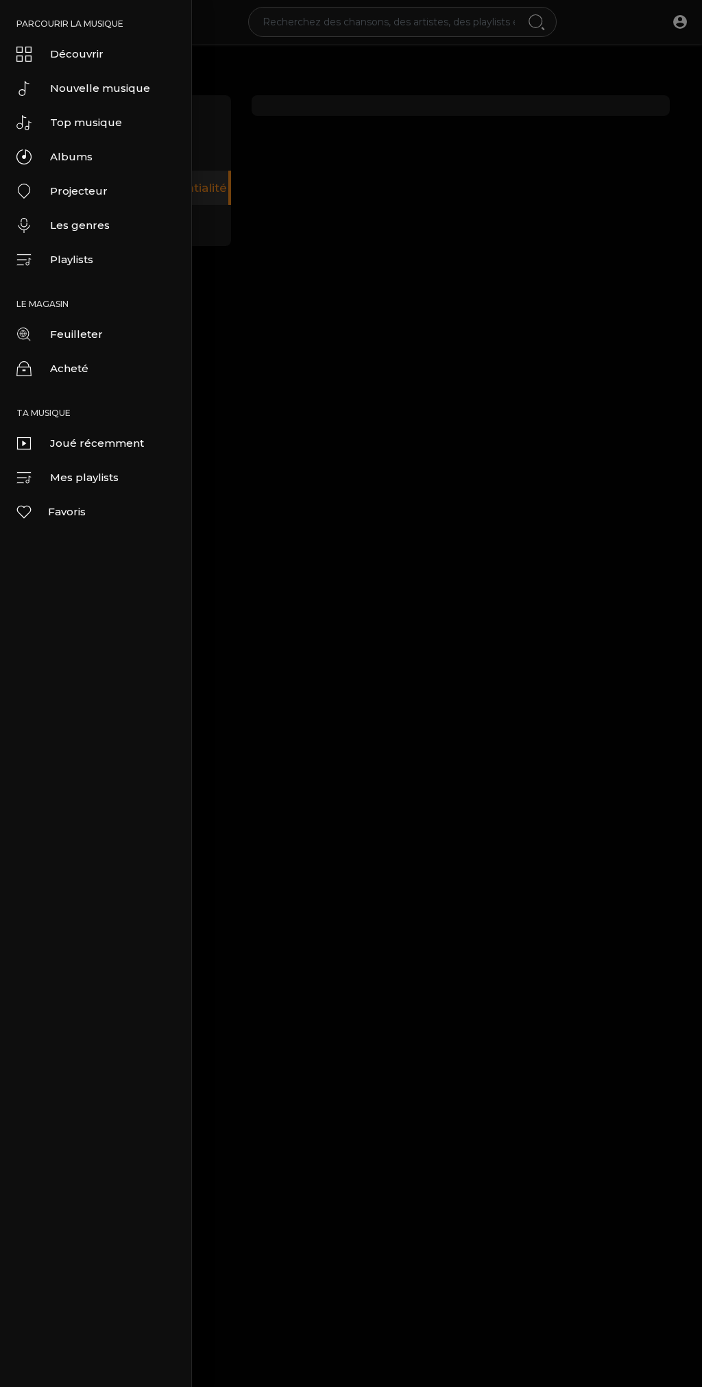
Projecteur (79, 190)
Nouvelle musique (100, 88)
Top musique (86, 122)
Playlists (71, 259)
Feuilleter (76, 334)
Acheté (69, 368)
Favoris (67, 511)
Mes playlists (84, 477)
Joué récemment (97, 443)
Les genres (80, 225)
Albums (71, 156)
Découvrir (77, 53)
